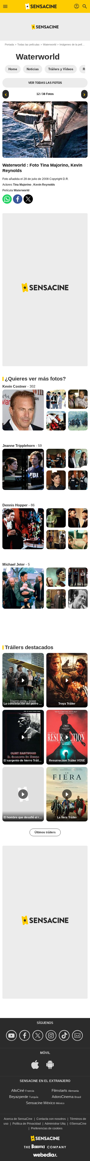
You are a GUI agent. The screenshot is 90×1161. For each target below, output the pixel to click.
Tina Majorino (22, 184)
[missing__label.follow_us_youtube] (12, 1035)
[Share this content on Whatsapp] (7, 199)
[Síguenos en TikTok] (65, 1035)
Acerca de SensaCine (18, 1119)
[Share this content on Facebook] (17, 199)
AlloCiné (17, 1090)
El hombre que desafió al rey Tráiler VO (24, 817)
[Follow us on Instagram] (52, 1035)
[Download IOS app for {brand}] (38, 1064)
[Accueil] (41, 6)
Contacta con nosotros (51, 1119)
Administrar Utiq (55, 1123)
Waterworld (49, 44)
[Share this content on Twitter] (28, 199)
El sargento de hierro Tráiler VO (24, 760)
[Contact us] (78, 1035)
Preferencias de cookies (46, 1128)
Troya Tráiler (66, 703)
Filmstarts (59, 1090)
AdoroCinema (62, 1097)
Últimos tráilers (45, 832)
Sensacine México (40, 1103)
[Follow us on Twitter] (38, 1035)
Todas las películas (28, 44)
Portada (9, 44)
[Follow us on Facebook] (25, 1035)
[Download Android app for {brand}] (53, 1064)
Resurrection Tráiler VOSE (67, 760)
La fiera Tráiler (67, 817)
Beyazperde (18, 1097)
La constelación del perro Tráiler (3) (24, 703)
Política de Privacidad (26, 1123)
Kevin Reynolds (44, 184)
